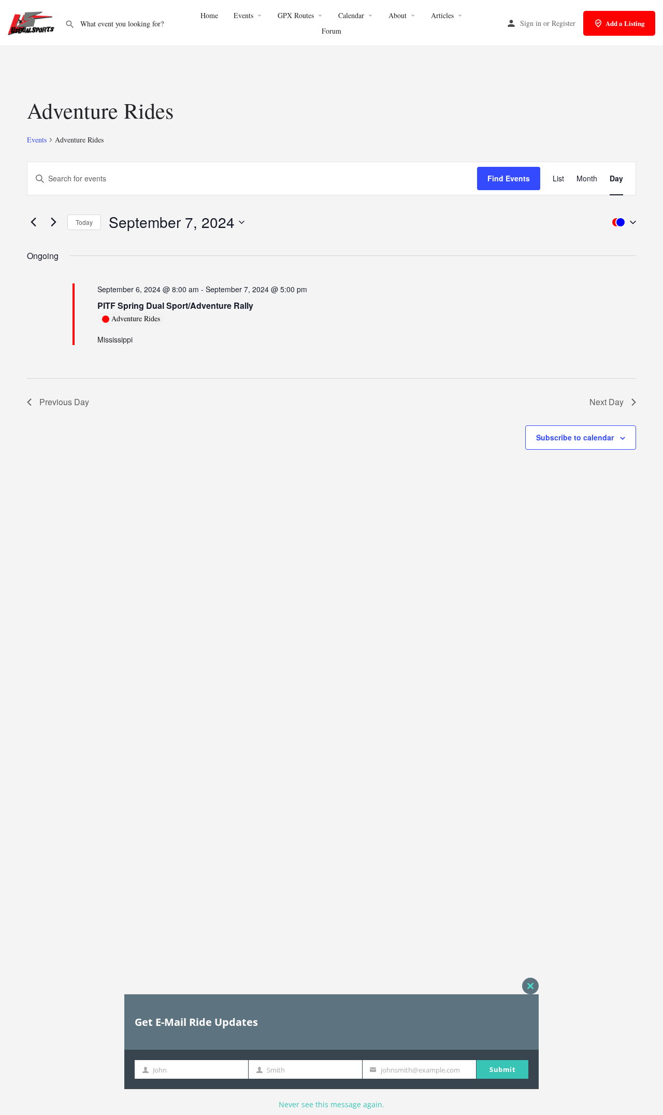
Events (243, 15)
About (397, 15)
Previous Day (64, 402)
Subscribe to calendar (575, 437)
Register (563, 23)
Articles (442, 15)
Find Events (508, 178)
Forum (331, 31)
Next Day (606, 402)
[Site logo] (32, 22)
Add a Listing (625, 23)
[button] (621, 222)
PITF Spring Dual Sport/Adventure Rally (175, 305)
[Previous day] (33, 222)
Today (84, 222)
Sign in (530, 23)
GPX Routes (296, 15)
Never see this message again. (331, 1104)
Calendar (351, 15)
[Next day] (53, 222)
